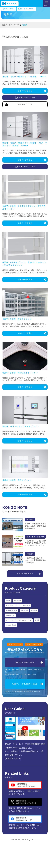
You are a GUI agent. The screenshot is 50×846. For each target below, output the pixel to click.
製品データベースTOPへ (26, 9)
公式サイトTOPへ (8, 9)
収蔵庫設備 (24, 610)
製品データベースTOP (10, 25)
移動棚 (8, 600)
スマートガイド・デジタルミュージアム (18, 620)
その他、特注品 (11, 625)
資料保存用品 (10, 615)
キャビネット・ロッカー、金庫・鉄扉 (18, 605)
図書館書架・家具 (11, 610)
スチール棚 (17, 600)
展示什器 (34, 610)
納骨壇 (37, 620)
